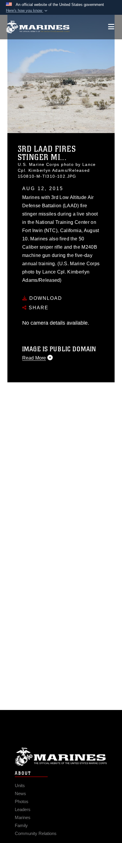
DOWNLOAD (45, 298)
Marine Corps (61, 756)
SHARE (38, 307)
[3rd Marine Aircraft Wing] (38, 27)
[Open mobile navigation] (111, 26)
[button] (27, 11)
